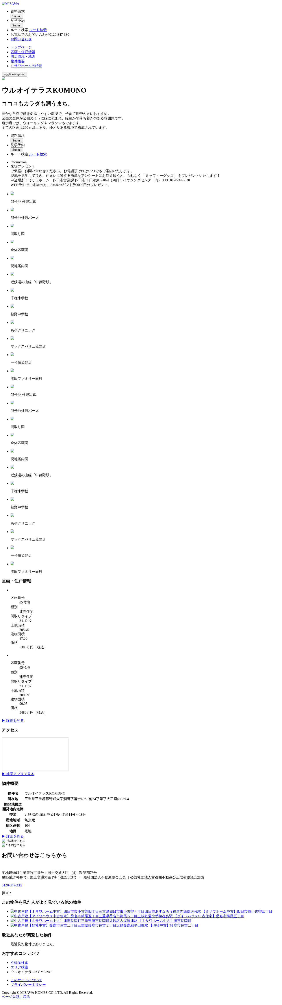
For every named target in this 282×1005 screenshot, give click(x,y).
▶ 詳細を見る (13, 720)
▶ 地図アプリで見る (18, 774)
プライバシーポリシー (28, 984)
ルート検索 (38, 30)
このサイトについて (26, 980)
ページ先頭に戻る (16, 997)
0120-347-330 (12, 885)
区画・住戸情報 (23, 52)
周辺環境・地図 (23, 56)
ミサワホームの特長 (26, 66)
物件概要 (18, 61)
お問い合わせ (21, 39)
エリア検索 (19, 967)
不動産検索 (19, 962)
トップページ (21, 47)
